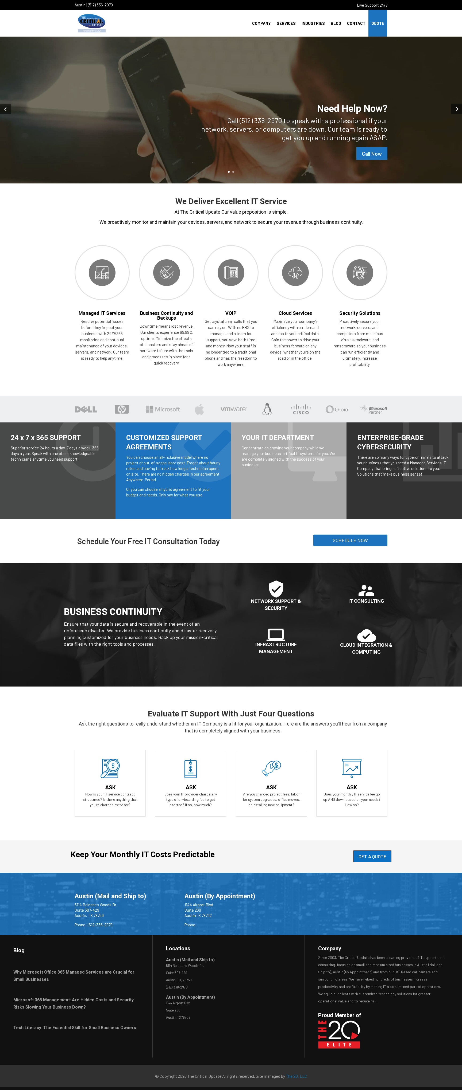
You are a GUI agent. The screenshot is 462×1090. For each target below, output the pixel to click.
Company (261, 23)
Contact (356, 23)
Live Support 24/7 (372, 5)
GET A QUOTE (372, 856)
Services (286, 23)
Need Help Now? (352, 108)
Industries (313, 23)
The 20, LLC (296, 1076)
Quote (377, 23)
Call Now (372, 153)
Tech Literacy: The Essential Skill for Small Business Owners (74, 1027)
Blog (336, 23)
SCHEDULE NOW (350, 540)
